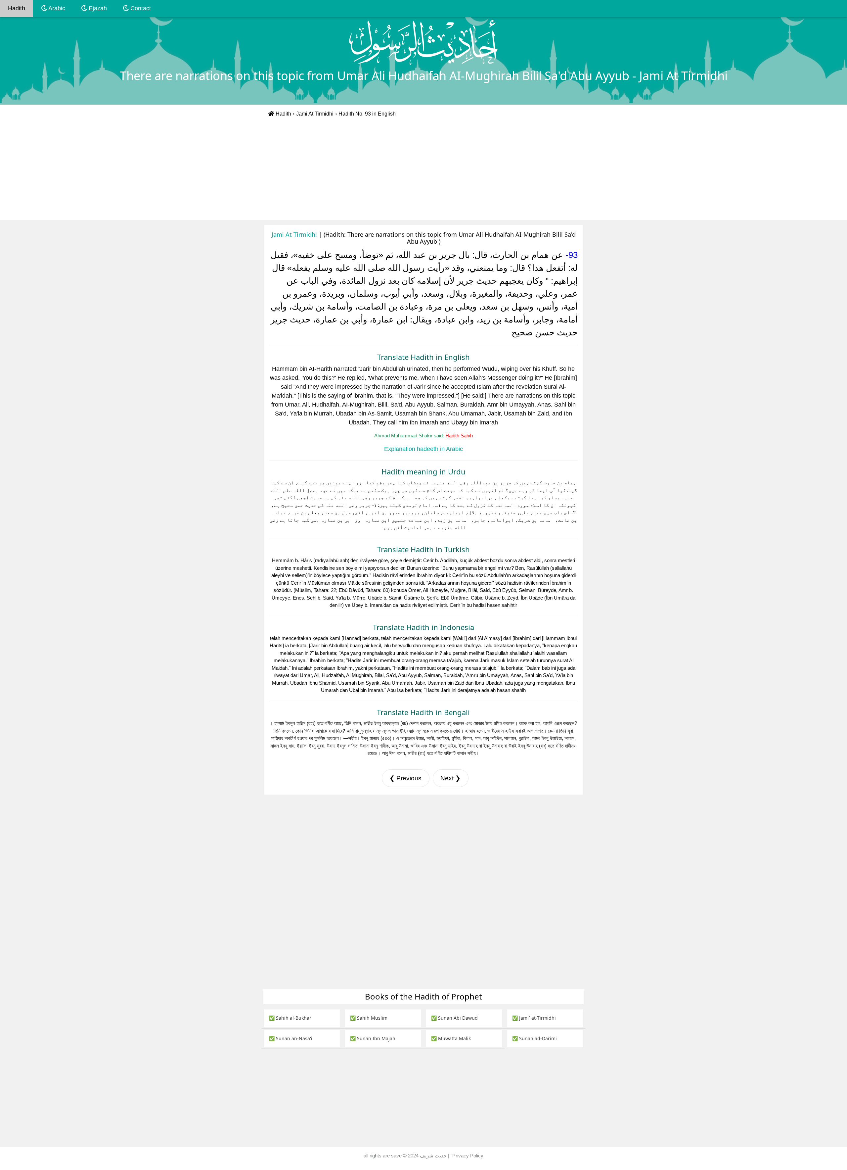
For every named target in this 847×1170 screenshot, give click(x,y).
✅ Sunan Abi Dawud (454, 1018)
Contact (140, 8)
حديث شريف (434, 1155)
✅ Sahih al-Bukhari (291, 1018)
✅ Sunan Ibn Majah (372, 1038)
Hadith (16, 8)
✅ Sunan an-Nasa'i (290, 1038)
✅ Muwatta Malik (451, 1038)
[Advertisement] (423, 170)
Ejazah (97, 8)
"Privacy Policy (467, 1155)
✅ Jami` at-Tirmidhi (534, 1018)
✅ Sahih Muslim (368, 1018)
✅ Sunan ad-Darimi (534, 1038)
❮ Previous (405, 778)
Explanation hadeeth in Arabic (423, 449)
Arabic (56, 8)
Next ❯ (450, 778)
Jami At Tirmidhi (315, 114)
